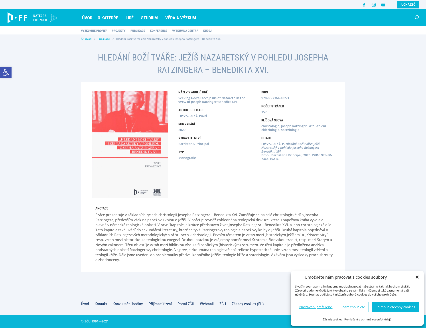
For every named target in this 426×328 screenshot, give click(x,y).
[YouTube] (383, 5)
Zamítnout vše (353, 307)
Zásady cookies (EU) (248, 304)
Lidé (130, 17)
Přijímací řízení (160, 304)
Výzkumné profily (94, 30)
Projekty (119, 30)
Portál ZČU (186, 304)
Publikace (137, 30)
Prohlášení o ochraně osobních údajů (368, 319)
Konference (158, 30)
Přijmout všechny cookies (395, 307)
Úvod (87, 17)
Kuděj (207, 30)
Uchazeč (408, 4)
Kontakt (101, 304)
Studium (149, 17)
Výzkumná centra (185, 30)
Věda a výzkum (180, 17)
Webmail (207, 304)
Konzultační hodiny (128, 304)
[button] (6, 72)
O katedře (108, 17)
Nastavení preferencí (316, 307)
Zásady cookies (332, 319)
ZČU (222, 304)
